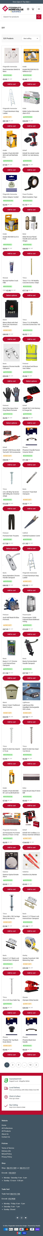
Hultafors (25, 872)
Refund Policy (7, 1154)
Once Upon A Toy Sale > (21, 2)
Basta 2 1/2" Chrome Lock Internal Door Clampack (10, 663)
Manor (5, 320)
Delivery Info (6, 1151)
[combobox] (21, 16)
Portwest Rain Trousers (11, 536)
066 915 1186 (15, 1194)
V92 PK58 (11, 1199)
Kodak (25, 66)
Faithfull (25, 533)
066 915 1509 (11, 1168)
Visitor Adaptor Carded (10, 197)
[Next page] (36, 1065)
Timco (25, 278)
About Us (5, 1134)
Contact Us (6, 1137)
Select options (11, 295)
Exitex (24, 788)
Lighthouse (26, 702)
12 (30, 1065)
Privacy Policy (7, 1157)
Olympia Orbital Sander (30, 1000)
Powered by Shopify (34, 1226)
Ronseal (5, 278)
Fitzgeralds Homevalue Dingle (17, 1226)
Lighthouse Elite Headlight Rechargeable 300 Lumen (31, 707)
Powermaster (27, 615)
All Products (6, 1131)
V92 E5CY (12, 1173)
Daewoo (5, 872)
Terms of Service (8, 1148)
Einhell (25, 150)
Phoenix (25, 447)
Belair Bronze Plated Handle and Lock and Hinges (30, 239)
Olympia (25, 997)
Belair (24, 234)
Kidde (24, 108)
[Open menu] (38, 9)
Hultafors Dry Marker (30, 874)
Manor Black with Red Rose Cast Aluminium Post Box (10, 324)
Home (4, 1125)
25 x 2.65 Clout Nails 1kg (11, 1000)
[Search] (38, 16)
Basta (4, 363)
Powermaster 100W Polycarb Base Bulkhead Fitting (31, 619)
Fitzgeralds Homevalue (10, 66)
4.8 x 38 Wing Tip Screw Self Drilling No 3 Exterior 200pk (11, 494)
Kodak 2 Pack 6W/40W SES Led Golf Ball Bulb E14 (10, 155)
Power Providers (28, 194)
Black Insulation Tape (30, 197)
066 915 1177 (24, 1168)
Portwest (25, 363)
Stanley (25, 955)
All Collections (7, 1128)
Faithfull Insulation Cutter (31, 536)
